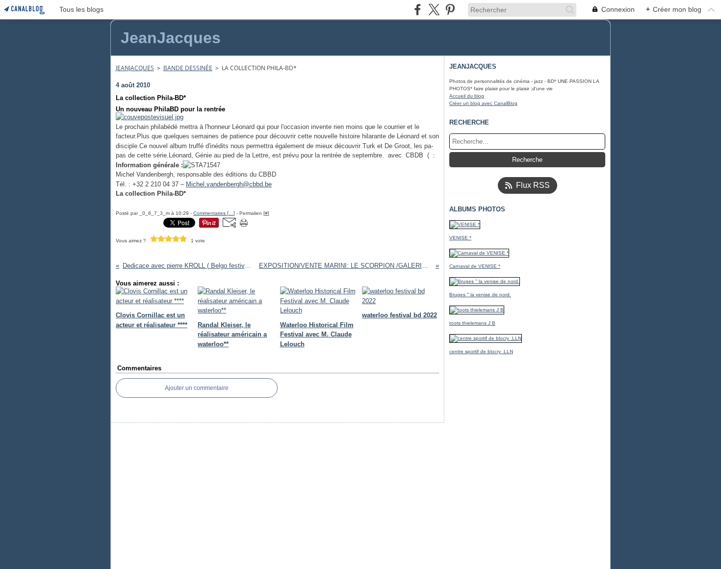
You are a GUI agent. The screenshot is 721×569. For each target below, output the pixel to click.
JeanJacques (135, 68)
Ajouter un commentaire (197, 388)
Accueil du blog (466, 96)
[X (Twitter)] (434, 9)
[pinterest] (450, 9)
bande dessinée (187, 68)
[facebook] (418, 9)
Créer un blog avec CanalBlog (483, 103)
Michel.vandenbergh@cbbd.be (229, 184)
